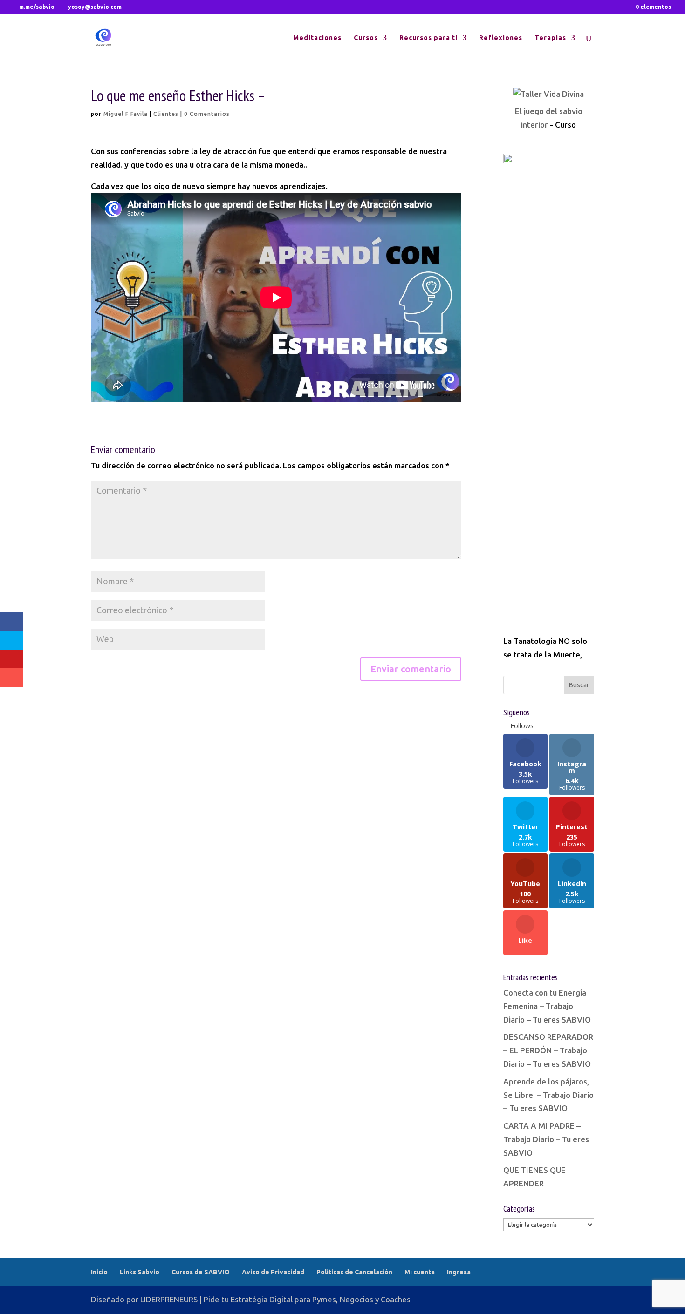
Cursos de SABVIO (200, 1272)
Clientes (165, 114)
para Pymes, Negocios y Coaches (353, 1299)
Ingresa (459, 1272)
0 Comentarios (207, 114)
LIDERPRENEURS (169, 1299)
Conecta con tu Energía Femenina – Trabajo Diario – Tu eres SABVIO (547, 1006)
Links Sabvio (139, 1272)
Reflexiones (500, 37)
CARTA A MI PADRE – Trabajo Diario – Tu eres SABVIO (546, 1139)
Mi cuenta (419, 1272)
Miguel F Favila (125, 114)
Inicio (99, 1272)
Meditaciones (317, 37)
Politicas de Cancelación (354, 1272)
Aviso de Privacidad (273, 1272)
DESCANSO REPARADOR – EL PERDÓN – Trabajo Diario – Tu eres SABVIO (548, 1050)
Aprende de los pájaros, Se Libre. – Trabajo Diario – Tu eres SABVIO (548, 1095)
